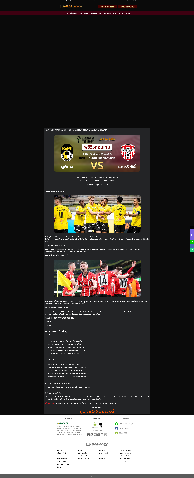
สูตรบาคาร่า (103, 456)
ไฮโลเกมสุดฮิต (124, 461)
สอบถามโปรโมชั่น (83, 459)
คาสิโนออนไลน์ (107, 13)
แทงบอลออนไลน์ (96, 13)
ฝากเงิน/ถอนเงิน (83, 456)
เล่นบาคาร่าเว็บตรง (126, 456)
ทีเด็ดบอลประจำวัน (118, 13)
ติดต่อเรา (127, 13)
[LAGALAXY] (73, 6)
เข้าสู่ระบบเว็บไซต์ (83, 453)
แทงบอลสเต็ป (103, 450)
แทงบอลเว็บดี (103, 459)
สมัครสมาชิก (82, 450)
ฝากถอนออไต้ (103, 453)
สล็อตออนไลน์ (74, 13)
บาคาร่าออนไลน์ (84, 13)
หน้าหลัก (66, 13)
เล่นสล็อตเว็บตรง (125, 459)
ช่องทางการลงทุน (125, 450)
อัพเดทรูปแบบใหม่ (125, 453)
